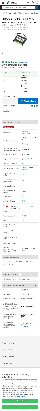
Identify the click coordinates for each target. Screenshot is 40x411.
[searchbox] (18, 7)
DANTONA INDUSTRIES (26, 132)
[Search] (36, 7)
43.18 (24, 201)
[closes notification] (32, 206)
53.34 (24, 216)
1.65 (23, 175)
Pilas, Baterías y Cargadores (17, 13)
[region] (20, 389)
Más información (20, 396)
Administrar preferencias (20, 401)
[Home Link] (15, 2)
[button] (3, 2)
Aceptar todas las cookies (20, 407)
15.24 (24, 196)
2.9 (23, 220)
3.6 (23, 163)
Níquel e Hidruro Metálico (27, 168)
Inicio (3, 13)
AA (23, 181)
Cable (24, 191)
